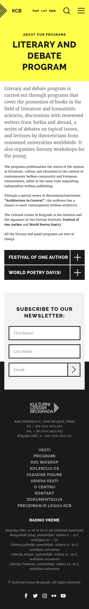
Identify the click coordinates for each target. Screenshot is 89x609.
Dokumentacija (44, 499)
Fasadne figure (44, 474)
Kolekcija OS (44, 468)
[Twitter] (35, 595)
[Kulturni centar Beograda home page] (11, 11)
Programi (44, 456)
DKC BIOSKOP (45, 462)
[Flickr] (53, 595)
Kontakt (44, 493)
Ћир (35, 10)
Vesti (45, 450)
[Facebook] (26, 595)
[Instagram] (44, 595)
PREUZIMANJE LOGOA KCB (44, 505)
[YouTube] (63, 595)
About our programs (44, 34)
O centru (44, 487)
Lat (44, 10)
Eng (52, 10)
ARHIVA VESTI (45, 481)
